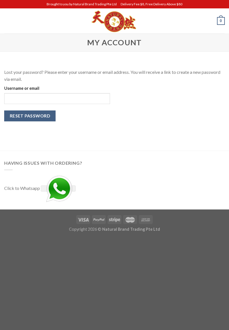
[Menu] (7, 21)
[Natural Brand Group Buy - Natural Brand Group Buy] (114, 21)
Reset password (30, 115)
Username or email (21, 88)
